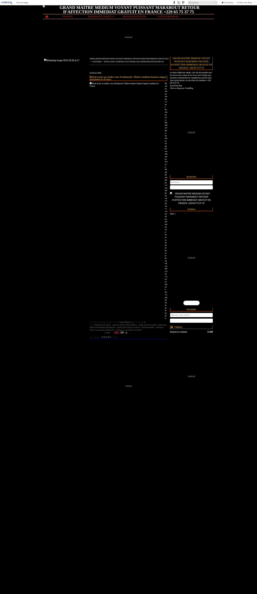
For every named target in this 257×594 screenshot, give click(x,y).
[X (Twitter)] (178, 2)
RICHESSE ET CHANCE (99, 17)
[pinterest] (183, 2)
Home (46, 15)
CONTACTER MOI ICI (167, 17)
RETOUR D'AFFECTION (134, 17)
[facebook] (174, 2)
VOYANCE (67, 17)
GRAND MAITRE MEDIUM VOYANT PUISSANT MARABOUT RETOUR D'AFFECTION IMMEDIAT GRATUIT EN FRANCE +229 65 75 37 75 (138, 59)
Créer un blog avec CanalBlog (181, 88)
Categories (97, 61)
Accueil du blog (176, 86)
